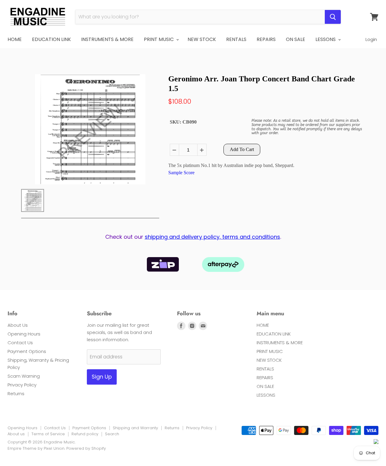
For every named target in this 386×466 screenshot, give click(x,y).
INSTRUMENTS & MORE (107, 39)
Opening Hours (24, 334)
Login (371, 39)
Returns (16, 393)
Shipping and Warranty (135, 428)
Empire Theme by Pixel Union (36, 448)
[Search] (333, 17)
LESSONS (326, 39)
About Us (18, 325)
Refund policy (84, 434)
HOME (15, 39)
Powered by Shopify (86, 448)
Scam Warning (24, 376)
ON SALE (295, 39)
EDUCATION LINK (51, 39)
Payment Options (27, 351)
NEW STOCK (202, 39)
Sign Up (102, 376)
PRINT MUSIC (159, 39)
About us (16, 434)
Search (112, 434)
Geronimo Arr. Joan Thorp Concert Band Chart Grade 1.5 (261, 83)
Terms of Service (48, 434)
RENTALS (236, 39)
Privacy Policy (22, 385)
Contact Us (20, 342)
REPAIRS (266, 39)
